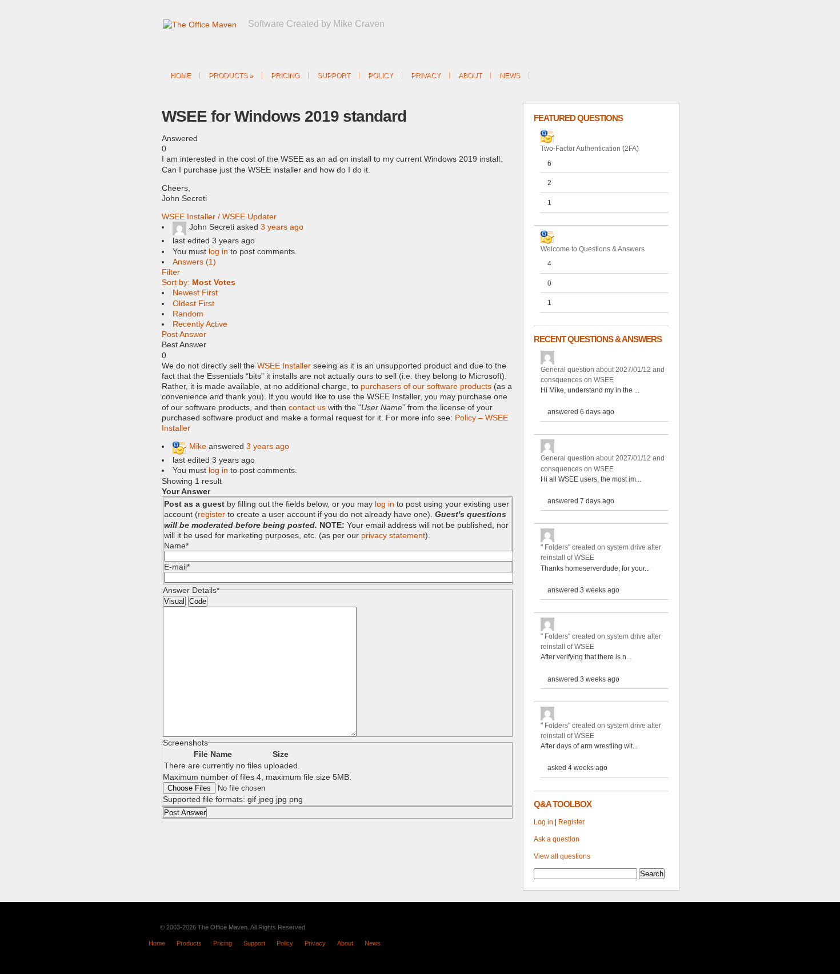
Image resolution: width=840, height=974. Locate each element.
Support (333, 75)
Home (180, 75)
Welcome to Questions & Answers (593, 249)
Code (197, 601)
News (509, 75)
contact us (307, 407)
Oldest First (193, 303)
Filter (171, 271)
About (470, 75)
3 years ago (282, 226)
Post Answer (184, 334)
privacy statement (393, 535)
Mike (197, 446)
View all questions (562, 856)
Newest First (195, 292)
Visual (174, 601)
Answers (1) (194, 261)
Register (571, 822)
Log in (543, 822)
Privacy (426, 75)
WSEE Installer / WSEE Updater (219, 216)
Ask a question (556, 839)
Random (188, 313)
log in (218, 251)
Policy (380, 75)
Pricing (285, 75)
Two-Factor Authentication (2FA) (590, 149)
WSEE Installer (284, 365)
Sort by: (198, 282)
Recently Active (200, 323)
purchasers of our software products (426, 386)
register (211, 514)
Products (231, 75)
